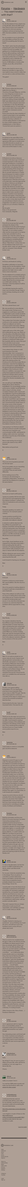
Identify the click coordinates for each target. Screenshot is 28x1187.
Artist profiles (4, 1163)
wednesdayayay (11, 1094)
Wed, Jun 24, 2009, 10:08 (12, 134)
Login (2, 1178)
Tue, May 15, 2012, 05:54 (11, 1096)
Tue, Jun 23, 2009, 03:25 (11, 85)
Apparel (3, 1158)
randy (8, 19)
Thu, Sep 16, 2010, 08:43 (11, 1021)
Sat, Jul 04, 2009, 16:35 (11, 220)
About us (3, 1161)
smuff (8, 301)
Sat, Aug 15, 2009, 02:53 (11, 302)
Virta (2, 1153)
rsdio (8, 457)
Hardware (19, 8)
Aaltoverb (3, 1150)
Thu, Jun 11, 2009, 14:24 (11, 21)
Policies (3, 1170)
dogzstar (9, 813)
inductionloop (11, 1053)
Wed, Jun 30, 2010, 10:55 (11, 937)
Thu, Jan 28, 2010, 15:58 (11, 814)
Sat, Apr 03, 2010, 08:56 (11, 862)
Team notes (4, 1165)
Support (3, 1168)
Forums (5, 8)
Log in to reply (22, 1127)
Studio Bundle (4, 1156)
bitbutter (9, 683)
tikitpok (9, 1076)
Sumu (2, 1155)
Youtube (3, 1175)
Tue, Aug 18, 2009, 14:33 (11, 713)
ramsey (9, 84)
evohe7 (9, 154)
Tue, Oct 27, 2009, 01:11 (11, 757)
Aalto (2, 1149)
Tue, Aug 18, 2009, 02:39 (11, 615)
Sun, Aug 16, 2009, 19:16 (11, 459)
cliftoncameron (11, 935)
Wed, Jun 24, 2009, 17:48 (12, 155)
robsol (9, 1019)
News (2, 1164)
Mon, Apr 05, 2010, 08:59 (12, 918)
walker (9, 860)
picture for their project (9, 1087)
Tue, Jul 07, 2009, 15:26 (11, 258)
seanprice (10, 742)
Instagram (3, 1173)
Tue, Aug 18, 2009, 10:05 (11, 653)
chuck (8, 219)
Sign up (3, 1180)
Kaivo (2, 1152)
